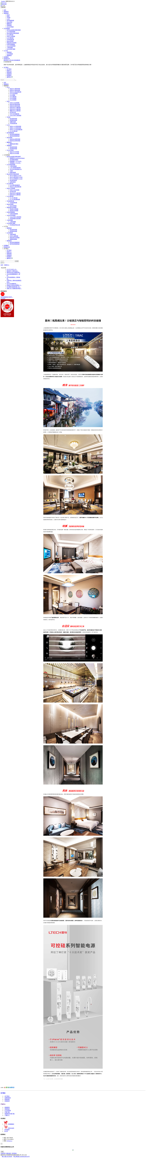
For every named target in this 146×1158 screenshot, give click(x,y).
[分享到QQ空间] (8, 1087)
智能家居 (6, 11)
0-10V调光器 (10, 38)
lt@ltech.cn (9, 1141)
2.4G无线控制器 (11, 31)
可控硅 (8, 17)
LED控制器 (7, 28)
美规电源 (9, 25)
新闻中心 (9, 70)
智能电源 (6, 13)
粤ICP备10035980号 (7, 1156)
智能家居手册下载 (9, 1113)
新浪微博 (6, 1129)
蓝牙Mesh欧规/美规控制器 (14, 30)
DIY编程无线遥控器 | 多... (13, 286)
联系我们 (9, 75)
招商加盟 (9, 72)
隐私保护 (8, 1153)
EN (1, 5)
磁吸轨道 (9, 23)
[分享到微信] (6, 1087)
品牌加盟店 (8, 1097)
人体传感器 (10, 47)
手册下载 (7, 1112)
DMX (8, 16)
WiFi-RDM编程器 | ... (12, 283)
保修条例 (9, 73)
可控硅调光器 (10, 39)
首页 (5, 10)
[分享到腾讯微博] (10, 1087)
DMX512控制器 (11, 36)
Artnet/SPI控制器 (11, 46)
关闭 (2, 1151)
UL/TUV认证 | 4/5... (12, 269)
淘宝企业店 (10, 1128)
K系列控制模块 (11, 44)
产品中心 (3, 1104)
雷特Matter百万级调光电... (13, 272)
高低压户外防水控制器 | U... (14, 285)
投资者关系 (7, 58)
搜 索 (17, 261)
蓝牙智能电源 (10, 20)
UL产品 (6, 50)
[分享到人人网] (12, 1087)
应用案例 (6, 57)
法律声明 (3, 1153)
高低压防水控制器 (11, 42)
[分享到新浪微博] (5, 1087)
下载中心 (7, 1115)
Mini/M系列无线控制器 (13, 33)
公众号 (6, 1131)
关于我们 (6, 67)
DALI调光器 (10, 34)
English (3, 1)
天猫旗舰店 (10, 1124)
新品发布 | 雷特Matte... (12, 271)
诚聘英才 (9, 77)
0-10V (8, 19)
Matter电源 (9, 22)
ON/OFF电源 (10, 26)
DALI (8, 14)
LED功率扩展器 (11, 49)
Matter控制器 (10, 41)
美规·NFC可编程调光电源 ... (14, 288)
